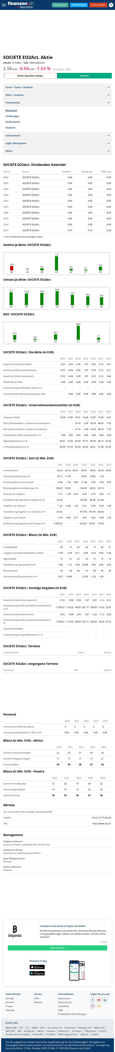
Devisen (51, 1031)
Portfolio (50, 1034)
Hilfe (36, 998)
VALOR (7, 63)
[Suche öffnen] (111, 5)
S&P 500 (10, 1031)
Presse (9, 1006)
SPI (21, 1027)
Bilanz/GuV (11, 110)
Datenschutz (64, 1002)
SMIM (34, 1027)
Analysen (10, 127)
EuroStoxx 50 (54, 1027)
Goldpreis (29, 1031)
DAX (42, 1027)
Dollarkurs (63, 1031)
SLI (27, 1027)
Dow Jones (69, 1027)
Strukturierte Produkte (18, 1034)
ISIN (26, 63)
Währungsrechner (68, 1034)
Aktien (40, 1031)
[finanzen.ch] (20, 3)
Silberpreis (90, 1031)
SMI (19, 1031)
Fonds (102, 1031)
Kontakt (10, 998)
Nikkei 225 (99, 1027)
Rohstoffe (38, 1034)
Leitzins (95, 1034)
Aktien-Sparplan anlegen (30, 75)
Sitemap (10, 1010)
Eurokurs (77, 1031)
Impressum (64, 998)
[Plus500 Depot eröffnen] (23, 6)
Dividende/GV (12, 121)
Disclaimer (63, 1006)
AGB (60, 1010)
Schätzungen (12, 116)
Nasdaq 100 (84, 1027)
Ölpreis (84, 1034)
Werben (38, 1002)
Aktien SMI (11, 1027)
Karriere (10, 1002)
